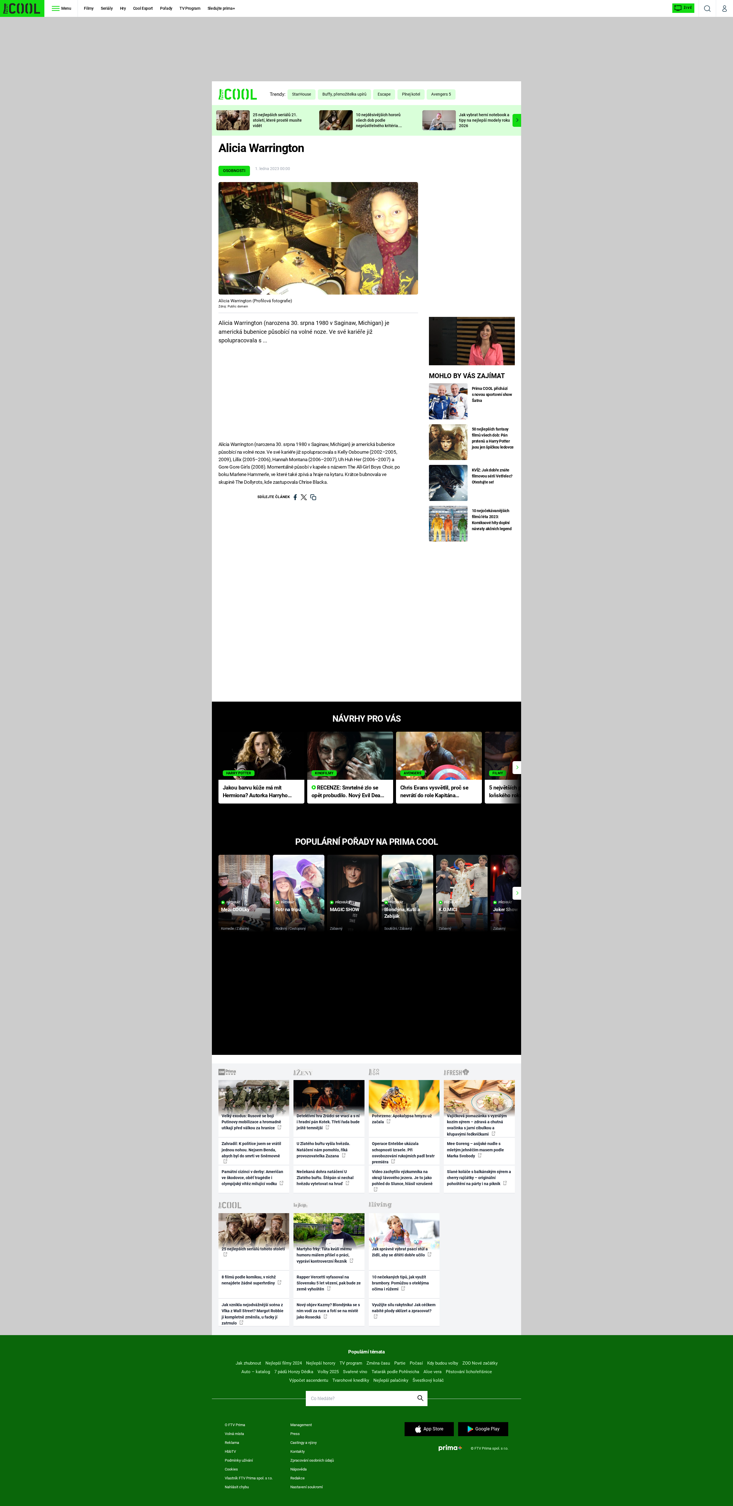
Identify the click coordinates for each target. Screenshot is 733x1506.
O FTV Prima (235, 1425)
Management (301, 1425)
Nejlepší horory (320, 1363)
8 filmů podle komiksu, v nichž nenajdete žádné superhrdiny (249, 1280)
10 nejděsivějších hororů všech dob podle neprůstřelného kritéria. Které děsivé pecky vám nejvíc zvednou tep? (378, 125)
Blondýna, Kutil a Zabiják (402, 913)
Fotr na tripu (288, 909)
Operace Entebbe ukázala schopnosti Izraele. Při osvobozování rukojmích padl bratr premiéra (403, 1152)
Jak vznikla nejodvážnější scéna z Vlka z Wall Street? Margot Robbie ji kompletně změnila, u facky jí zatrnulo (252, 1313)
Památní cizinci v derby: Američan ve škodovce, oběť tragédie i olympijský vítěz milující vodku (252, 1177)
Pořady (166, 8)
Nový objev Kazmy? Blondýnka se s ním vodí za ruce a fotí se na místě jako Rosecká (328, 1310)
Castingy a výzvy (303, 1442)
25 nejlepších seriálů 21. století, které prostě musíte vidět (277, 120)
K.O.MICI (448, 909)
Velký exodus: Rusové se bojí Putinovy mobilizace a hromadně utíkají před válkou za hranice (251, 1122)
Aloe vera (432, 1371)
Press (295, 1434)
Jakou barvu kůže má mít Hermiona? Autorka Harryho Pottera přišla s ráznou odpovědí (255, 792)
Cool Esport (143, 8)
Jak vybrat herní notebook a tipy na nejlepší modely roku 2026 (484, 120)
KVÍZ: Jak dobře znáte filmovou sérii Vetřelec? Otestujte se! (492, 476)
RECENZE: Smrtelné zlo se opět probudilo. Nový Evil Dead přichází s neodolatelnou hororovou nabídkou (347, 792)
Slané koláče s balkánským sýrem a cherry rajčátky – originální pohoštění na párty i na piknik (479, 1177)
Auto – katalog (255, 1371)
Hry (123, 8)
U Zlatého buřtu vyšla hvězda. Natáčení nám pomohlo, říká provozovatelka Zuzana (323, 1149)
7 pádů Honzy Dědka (293, 1371)
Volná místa (234, 1434)
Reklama (232, 1442)
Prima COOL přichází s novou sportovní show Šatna (492, 394)
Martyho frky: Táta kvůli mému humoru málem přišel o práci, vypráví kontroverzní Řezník (324, 1255)
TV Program (190, 8)
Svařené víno (355, 1371)
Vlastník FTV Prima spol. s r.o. (249, 1478)
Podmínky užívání (239, 1460)
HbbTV (230, 1451)
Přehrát (233, 902)
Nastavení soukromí (306, 1487)
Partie (399, 1363)
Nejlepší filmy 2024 (283, 1363)
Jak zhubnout (248, 1363)
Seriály (107, 8)
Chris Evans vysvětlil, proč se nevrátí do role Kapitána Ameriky (434, 792)
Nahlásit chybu (237, 1487)
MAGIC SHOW (344, 909)
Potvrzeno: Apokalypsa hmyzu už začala (402, 1119)
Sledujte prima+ (221, 8)
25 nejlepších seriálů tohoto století (253, 1249)
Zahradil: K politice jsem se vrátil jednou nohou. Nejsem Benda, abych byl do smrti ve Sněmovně (251, 1149)
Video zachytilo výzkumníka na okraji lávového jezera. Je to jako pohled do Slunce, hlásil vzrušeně (402, 1177)
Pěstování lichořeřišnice (469, 1371)
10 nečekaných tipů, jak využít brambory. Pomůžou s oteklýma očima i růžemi (400, 1283)
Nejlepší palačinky (390, 1380)
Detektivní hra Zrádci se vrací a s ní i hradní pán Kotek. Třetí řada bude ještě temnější (328, 1122)
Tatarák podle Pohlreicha (395, 1371)
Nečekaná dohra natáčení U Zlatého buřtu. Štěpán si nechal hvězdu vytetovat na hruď (325, 1177)
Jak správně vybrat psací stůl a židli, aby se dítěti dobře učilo (400, 1252)
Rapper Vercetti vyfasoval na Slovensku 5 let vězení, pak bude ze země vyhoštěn (329, 1283)
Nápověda (298, 1469)
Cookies (231, 1469)
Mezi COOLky (235, 909)
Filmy (88, 8)
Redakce (297, 1478)
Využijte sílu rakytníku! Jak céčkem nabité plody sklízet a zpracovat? (404, 1307)
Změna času (378, 1363)
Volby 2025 (328, 1371)
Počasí (416, 1363)
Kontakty (297, 1451)
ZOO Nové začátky (480, 1363)
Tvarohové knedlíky (350, 1380)
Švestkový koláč (428, 1380)
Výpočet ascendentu (308, 1380)
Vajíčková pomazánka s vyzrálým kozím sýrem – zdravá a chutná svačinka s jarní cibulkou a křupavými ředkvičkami (477, 1125)
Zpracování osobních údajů (312, 1460)
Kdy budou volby (442, 1363)
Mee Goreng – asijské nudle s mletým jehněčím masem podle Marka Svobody (475, 1149)
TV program (351, 1363)
